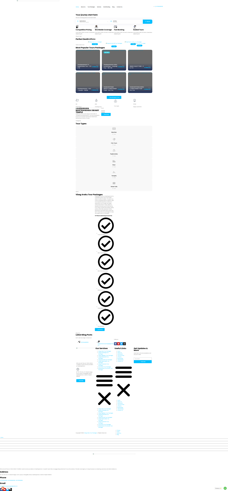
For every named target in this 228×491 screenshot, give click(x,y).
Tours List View (120, 355)
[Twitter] (121, 343)
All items (119, 357)
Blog (113, 7)
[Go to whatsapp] (225, 488)
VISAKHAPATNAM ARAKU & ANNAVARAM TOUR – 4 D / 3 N (110, 88)
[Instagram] (124, 343)
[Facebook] (115, 343)
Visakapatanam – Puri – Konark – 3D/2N (84, 89)
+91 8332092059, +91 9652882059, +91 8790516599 (11, 480)
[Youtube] (118, 343)
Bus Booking (120, 358)
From (97, 65)
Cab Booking (120, 359)
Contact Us (119, 7)
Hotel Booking (106, 7)
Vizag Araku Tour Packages (104, 351)
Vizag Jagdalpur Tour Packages (105, 355)
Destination (120, 354)
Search (148, 21)
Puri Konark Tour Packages (104, 367)
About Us (83, 7)
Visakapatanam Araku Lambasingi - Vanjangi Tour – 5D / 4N (110, 66)
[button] (104, 389)
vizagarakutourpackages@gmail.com (8, 486)
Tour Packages (91, 7)
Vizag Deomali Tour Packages (105, 359)
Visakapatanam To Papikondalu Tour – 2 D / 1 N (84, 66)
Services (99, 7)
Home (77, 7)
